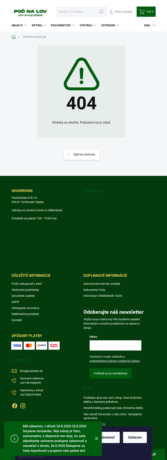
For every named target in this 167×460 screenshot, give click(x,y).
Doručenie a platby (23, 295)
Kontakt (17, 320)
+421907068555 (32, 380)
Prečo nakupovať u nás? (27, 283)
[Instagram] (23, 405)
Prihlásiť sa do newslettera (110, 373)
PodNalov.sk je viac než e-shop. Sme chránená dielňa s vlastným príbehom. (113, 399)
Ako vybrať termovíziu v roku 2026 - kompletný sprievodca (113, 416)
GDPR (15, 302)
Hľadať (101, 11)
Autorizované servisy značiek (102, 283)
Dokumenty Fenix (94, 289)
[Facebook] (15, 405)
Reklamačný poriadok (25, 314)
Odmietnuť (107, 437)
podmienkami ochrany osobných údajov (115, 361)
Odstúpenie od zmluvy (26, 308)
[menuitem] (20, 25)
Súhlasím (135, 437)
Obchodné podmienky (25, 289)
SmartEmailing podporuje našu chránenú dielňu (113, 408)
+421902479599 (32, 392)
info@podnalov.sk (31, 371)
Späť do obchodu (84, 154)
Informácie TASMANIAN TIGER (103, 295)
